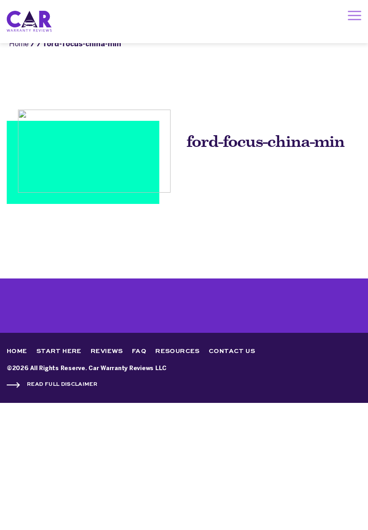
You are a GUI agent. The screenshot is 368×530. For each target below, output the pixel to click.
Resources (177, 351)
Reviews (107, 351)
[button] (354, 17)
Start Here (59, 351)
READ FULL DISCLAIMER (62, 384)
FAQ (139, 351)
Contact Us (232, 351)
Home (19, 44)
